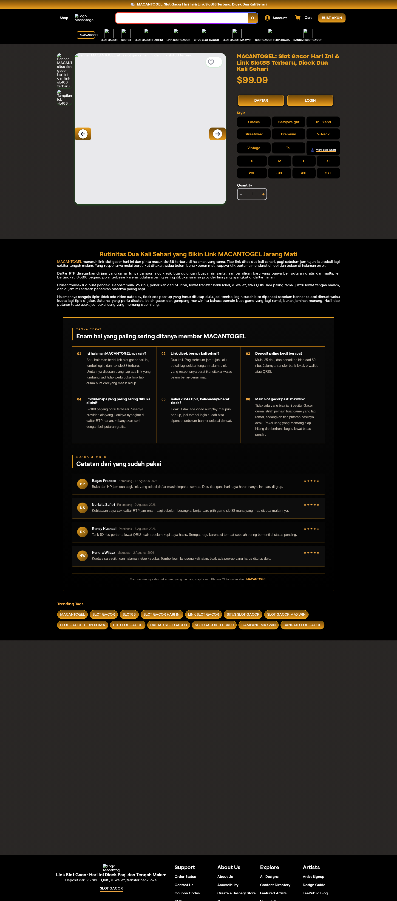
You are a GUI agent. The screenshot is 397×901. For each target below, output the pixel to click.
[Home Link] (90, 18)
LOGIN (310, 100)
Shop (64, 18)
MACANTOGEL (69, 262)
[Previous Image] (83, 134)
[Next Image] (217, 134)
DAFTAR (261, 100)
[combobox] (182, 18)
